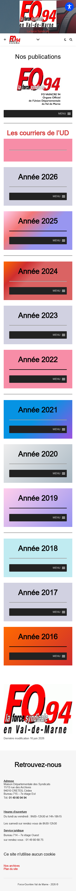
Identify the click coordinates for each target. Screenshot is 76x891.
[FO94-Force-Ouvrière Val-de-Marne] (38, 14)
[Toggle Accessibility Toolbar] (69, 6)
